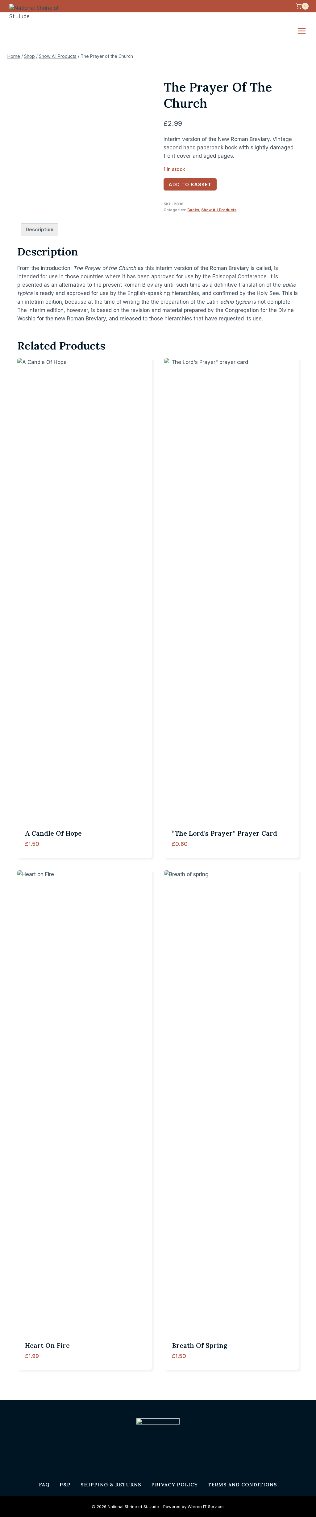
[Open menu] (305, 30)
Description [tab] (39, 230)
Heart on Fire (47, 1345)
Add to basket (190, 184)
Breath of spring (199, 1345)
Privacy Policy (174, 1484)
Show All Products (218, 210)
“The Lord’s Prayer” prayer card (224, 833)
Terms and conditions (242, 1484)
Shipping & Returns (111, 1484)
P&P (65, 1484)
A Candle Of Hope (53, 833)
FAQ (44, 1484)
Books (193, 210)
